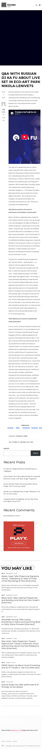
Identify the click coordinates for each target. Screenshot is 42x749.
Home (4, 741)
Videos (25, 436)
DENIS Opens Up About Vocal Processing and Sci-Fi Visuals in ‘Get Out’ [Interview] (21, 666)
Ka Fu (28, 442)
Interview (23, 442)
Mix (32, 442)
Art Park (14, 442)
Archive (9, 741)
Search (6, 448)
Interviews (19, 436)
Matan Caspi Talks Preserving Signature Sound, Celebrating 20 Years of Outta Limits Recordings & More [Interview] (20, 578)
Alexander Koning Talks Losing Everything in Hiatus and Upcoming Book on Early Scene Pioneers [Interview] (21, 621)
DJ (18, 442)
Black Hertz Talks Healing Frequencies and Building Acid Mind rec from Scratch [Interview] (21, 600)
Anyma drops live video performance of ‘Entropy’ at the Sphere (20, 686)
